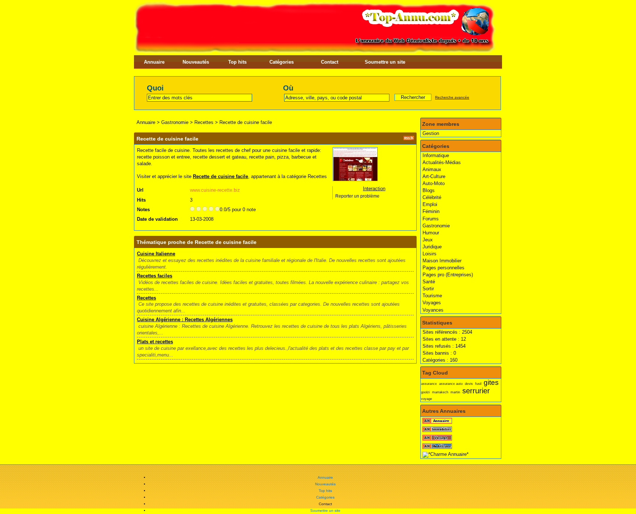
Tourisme (432, 295)
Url (140, 190)
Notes (143, 209)
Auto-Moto (434, 183)
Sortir (428, 288)
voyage (426, 399)
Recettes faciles (154, 276)
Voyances (433, 310)
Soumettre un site (385, 62)
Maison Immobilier (442, 260)
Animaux (432, 169)
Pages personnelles (443, 267)
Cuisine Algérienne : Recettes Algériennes (185, 319)
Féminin (431, 211)
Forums (431, 218)
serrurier (476, 390)
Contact (329, 62)
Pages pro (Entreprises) (448, 274)
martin (455, 392)
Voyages (432, 302)
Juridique (432, 246)
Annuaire (154, 62)
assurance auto (451, 384)
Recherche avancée (452, 97)
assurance (429, 384)
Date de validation (157, 219)
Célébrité (432, 197)
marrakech (440, 392)
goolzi (425, 392)
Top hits (237, 62)
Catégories (281, 62)
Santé (429, 281)
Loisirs (430, 253)
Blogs (429, 190)
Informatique (436, 155)
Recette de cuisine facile (245, 122)
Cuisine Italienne (156, 253)
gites (491, 382)
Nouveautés (196, 62)
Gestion (431, 133)
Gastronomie (436, 225)
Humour (431, 232)
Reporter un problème (357, 196)
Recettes (203, 122)
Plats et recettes (155, 341)
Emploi (430, 204)
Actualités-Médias (442, 162)
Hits (141, 200)
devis (469, 384)
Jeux (428, 239)
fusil (478, 384)
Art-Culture (434, 176)
